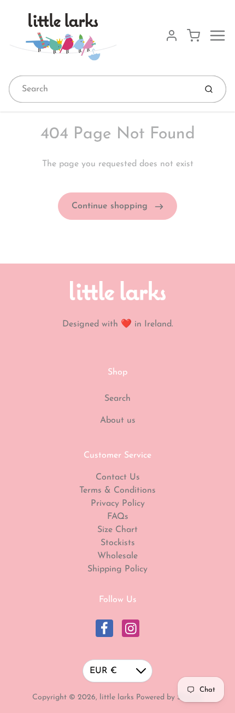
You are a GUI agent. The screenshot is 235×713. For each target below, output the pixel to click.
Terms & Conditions (117, 490)
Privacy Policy (118, 503)
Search (117, 398)
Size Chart (117, 529)
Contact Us (118, 477)
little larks (116, 697)
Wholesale (117, 556)
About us (118, 420)
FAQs (117, 516)
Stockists (118, 543)
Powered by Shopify (169, 697)
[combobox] (101, 89)
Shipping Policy (117, 569)
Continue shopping (111, 206)
